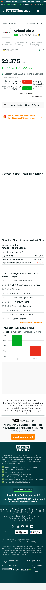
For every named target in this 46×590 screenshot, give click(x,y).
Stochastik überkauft (13, 252)
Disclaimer (21, 516)
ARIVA (33, 542)
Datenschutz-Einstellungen (22, 518)
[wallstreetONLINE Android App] (36, 534)
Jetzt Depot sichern (23, 490)
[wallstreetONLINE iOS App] (21, 534)
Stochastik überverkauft (23, 314)
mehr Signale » (39, 322)
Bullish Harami (19, 319)
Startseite (5, 23)
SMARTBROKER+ (36, 479)
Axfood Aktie (24, 31)
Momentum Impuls (21, 293)
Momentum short (20, 302)
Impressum (8, 516)
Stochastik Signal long (22, 297)
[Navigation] (3, 11)
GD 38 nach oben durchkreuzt (26, 285)
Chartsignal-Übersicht (25, 322)
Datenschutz (35, 516)
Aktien (13, 23)
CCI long (16, 289)
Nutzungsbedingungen (23, 520)
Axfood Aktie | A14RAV (27, 23)
